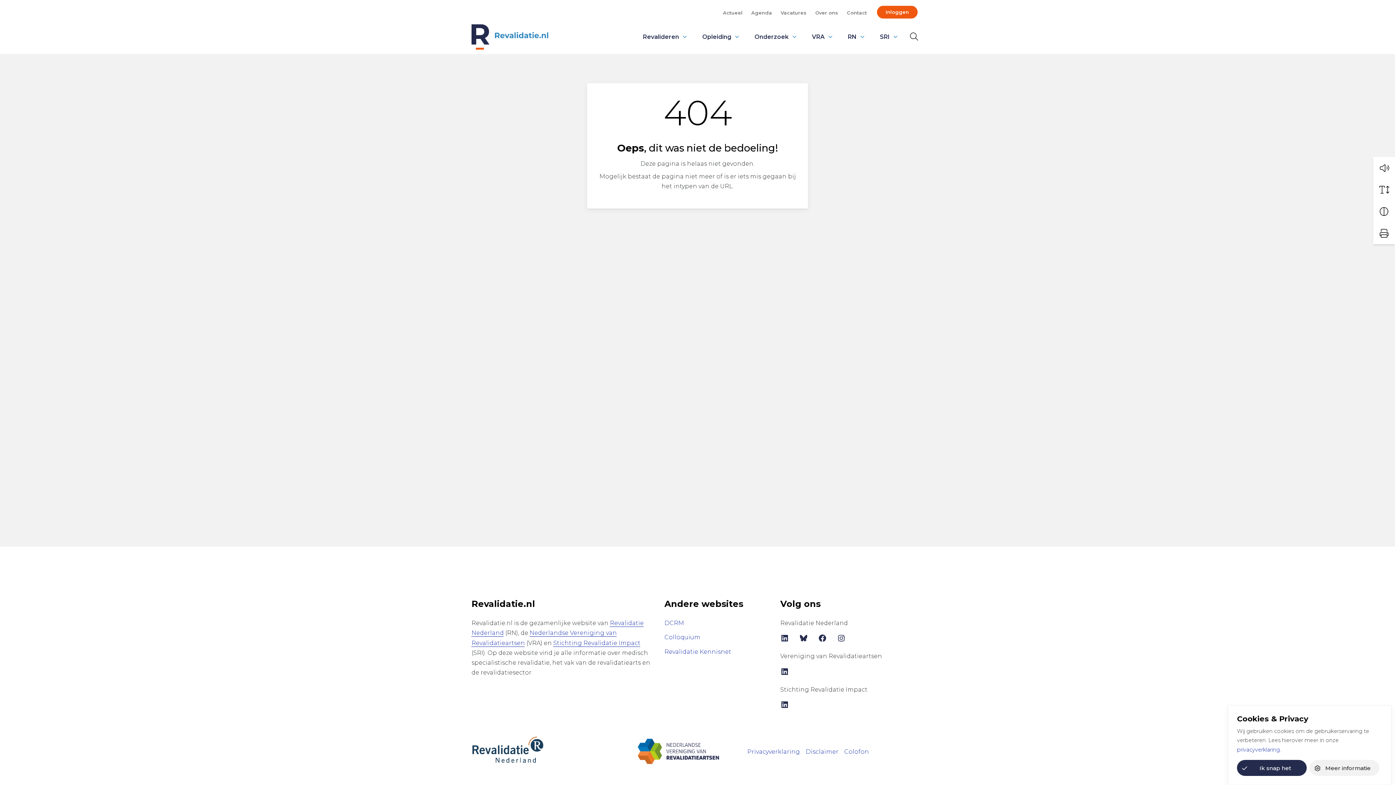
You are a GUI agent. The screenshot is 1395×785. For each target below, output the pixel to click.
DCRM (674, 623)
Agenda (761, 13)
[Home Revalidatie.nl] (510, 37)
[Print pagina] (1384, 233)
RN (852, 36)
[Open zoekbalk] (912, 36)
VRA (818, 36)
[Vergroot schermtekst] (1384, 190)
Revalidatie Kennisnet (697, 651)
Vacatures (793, 13)
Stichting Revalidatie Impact (596, 643)
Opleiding (716, 36)
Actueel (733, 13)
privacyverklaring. (1259, 749)
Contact (857, 13)
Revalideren (661, 36)
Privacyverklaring (773, 751)
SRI (885, 36)
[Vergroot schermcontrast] (1384, 211)
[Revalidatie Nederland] (508, 749)
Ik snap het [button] (1275, 768)
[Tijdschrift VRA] (678, 751)
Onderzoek (772, 36)
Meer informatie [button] (1348, 768)
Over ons (826, 13)
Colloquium (682, 637)
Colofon (856, 751)
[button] (1384, 168)
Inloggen (897, 12)
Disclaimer (822, 751)
